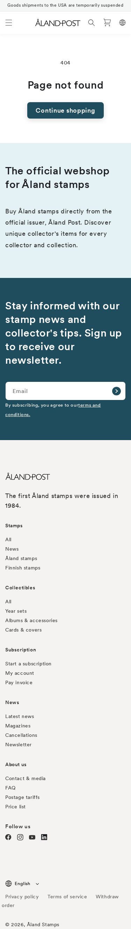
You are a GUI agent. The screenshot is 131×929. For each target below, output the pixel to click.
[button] (8, 22)
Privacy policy (22, 896)
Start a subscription (28, 663)
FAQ (10, 788)
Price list (15, 806)
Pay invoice (19, 682)
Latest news (19, 716)
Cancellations (21, 735)
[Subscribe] (116, 391)
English (22, 883)
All (8, 539)
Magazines (17, 725)
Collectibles (20, 587)
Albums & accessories (31, 620)
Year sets (16, 611)
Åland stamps (21, 558)
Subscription (20, 649)
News (12, 549)
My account (19, 673)
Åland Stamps (43, 924)
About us (16, 764)
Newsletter (18, 744)
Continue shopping (65, 110)
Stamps (14, 525)
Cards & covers (23, 630)
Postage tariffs (22, 797)
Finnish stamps (22, 568)
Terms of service (67, 896)
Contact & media (25, 778)
